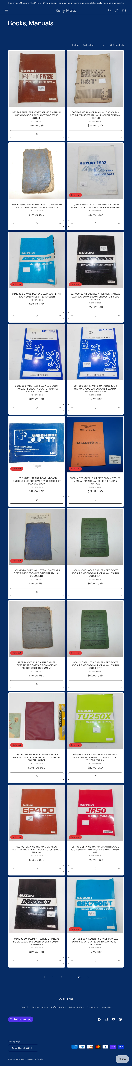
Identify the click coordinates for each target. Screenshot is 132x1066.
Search (24, 1007)
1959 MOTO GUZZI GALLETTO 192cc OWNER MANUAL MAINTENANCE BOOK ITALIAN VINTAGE (95, 481)
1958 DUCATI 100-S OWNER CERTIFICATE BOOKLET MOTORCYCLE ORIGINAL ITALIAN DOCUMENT (95, 573)
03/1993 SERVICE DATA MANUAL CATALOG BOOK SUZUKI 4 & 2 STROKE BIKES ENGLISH (95, 206)
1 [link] (44, 977)
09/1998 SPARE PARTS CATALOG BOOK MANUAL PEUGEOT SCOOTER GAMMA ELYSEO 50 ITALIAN (95, 389)
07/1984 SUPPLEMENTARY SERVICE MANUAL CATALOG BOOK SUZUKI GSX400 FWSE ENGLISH (36, 115)
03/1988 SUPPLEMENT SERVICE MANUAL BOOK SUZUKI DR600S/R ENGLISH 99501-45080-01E (36, 941)
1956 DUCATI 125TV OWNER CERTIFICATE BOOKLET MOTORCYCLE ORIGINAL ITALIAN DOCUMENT (95, 665)
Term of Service (40, 1007)
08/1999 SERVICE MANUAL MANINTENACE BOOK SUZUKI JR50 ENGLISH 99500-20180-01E (95, 849)
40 (79, 977)
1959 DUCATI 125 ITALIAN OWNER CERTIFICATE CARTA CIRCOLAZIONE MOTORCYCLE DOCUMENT (37, 665)
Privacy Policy (76, 1007)
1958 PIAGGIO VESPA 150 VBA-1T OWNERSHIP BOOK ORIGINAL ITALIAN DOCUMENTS (36, 206)
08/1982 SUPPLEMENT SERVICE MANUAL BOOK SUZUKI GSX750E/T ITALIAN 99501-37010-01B (95, 941)
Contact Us (92, 1007)
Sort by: (76, 45)
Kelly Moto (20, 1059)
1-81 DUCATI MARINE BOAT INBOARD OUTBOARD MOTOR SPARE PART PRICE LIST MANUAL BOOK (37, 481)
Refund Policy (58, 1007)
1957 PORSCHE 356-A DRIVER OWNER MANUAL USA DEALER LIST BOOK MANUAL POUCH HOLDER (36, 757)
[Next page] (87, 977)
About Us (106, 1007)
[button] (6, 10)
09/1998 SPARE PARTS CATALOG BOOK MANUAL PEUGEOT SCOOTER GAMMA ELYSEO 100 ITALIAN (36, 389)
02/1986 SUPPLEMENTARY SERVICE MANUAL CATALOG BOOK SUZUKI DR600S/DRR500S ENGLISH (95, 297)
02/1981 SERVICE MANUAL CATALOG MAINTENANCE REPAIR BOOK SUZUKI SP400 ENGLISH (36, 849)
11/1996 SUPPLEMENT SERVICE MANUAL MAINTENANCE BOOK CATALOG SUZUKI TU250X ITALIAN (95, 757)
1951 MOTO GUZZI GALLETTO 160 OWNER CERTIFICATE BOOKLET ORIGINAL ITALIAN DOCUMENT (36, 573)
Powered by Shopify (34, 1059)
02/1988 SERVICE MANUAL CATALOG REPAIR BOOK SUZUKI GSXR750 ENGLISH (36, 295)
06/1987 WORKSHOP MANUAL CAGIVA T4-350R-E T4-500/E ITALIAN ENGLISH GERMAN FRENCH (95, 115)
